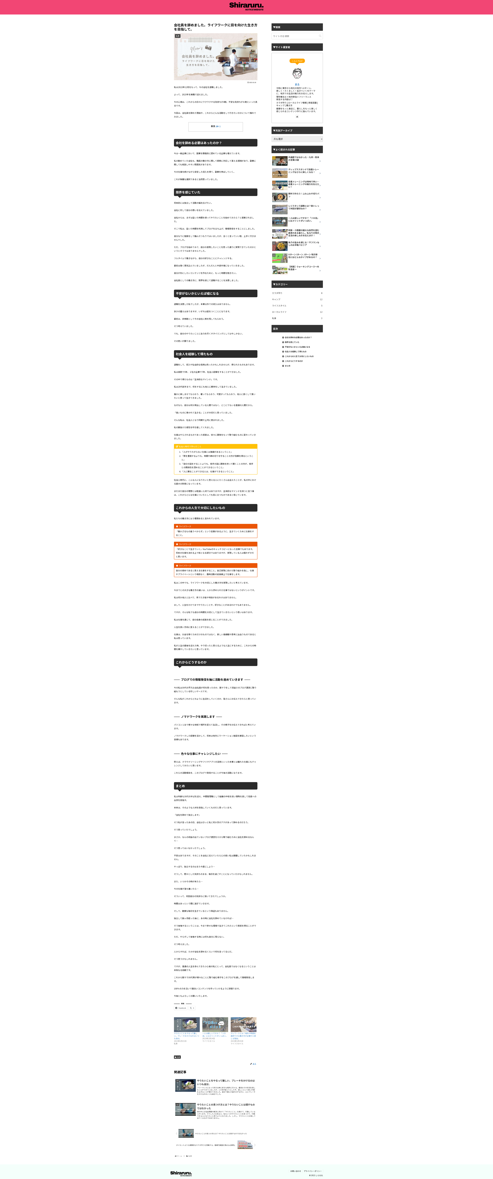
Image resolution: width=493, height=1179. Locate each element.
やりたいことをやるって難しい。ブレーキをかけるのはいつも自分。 (186, 1036)
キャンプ (297, 299)
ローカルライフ (297, 311)
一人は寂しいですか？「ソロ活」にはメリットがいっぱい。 (214, 1034)
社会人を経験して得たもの (295, 351)
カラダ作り (297, 293)
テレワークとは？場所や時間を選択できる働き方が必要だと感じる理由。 (243, 1036)
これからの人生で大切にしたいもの (299, 356)
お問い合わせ (295, 1171)
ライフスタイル (297, 305)
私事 (178, 1057)
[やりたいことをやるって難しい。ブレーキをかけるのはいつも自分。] (187, 1024)
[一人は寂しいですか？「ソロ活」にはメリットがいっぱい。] (215, 1024)
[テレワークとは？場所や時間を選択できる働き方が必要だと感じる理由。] (244, 1024)
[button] (320, 36)
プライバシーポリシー (313, 1171)
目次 (213, 126)
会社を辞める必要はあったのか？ (298, 337)
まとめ (287, 365)
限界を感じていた (292, 342)
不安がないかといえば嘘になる (297, 346)
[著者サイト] (297, 116)
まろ (297, 84)
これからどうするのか (294, 361)
